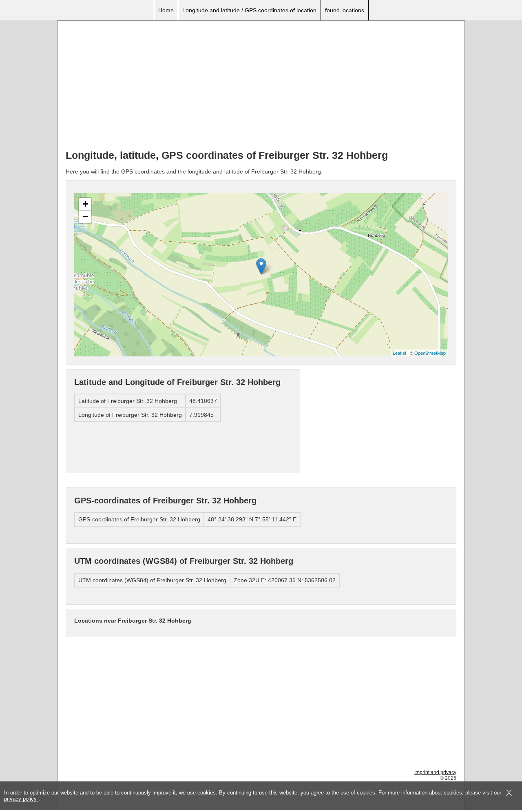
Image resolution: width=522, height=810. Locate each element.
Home (166, 10)
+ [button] (85, 204)
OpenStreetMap (430, 352)
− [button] (85, 216)
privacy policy (21, 799)
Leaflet (399, 352)
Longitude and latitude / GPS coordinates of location (249, 10)
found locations (344, 10)
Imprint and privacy (435, 772)
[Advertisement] (261, 86)
